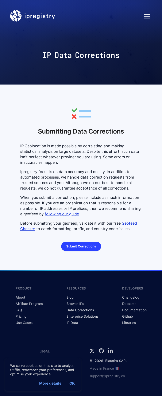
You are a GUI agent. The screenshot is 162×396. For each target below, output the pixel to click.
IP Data (72, 323)
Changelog (130, 297)
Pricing (21, 316)
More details (50, 383)
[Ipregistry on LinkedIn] (110, 352)
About (20, 297)
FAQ (19, 310)
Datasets (129, 304)
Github (127, 316)
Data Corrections (80, 310)
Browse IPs (75, 304)
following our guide (62, 214)
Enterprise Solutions (82, 316)
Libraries (129, 323)
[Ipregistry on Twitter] (92, 352)
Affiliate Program (29, 304)
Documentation (134, 310)
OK (72, 383)
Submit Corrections (81, 246)
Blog (70, 297)
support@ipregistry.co (107, 376)
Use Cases (24, 323)
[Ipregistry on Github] (102, 352)
